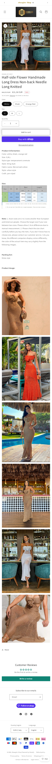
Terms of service (27, 756)
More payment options (26, 145)
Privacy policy (14, 756)
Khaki (17, 104)
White (6, 104)
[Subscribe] (39, 697)
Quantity (5, 119)
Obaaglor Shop (16, 752)
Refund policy (40, 752)
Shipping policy (39, 756)
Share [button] (7, 650)
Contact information (22, 759)
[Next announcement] (47, 2)
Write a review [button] (26, 678)
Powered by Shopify (28, 752)
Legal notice (35, 759)
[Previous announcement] (4, 2)
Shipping (12, 95)
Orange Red (30, 104)
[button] (4, 12)
